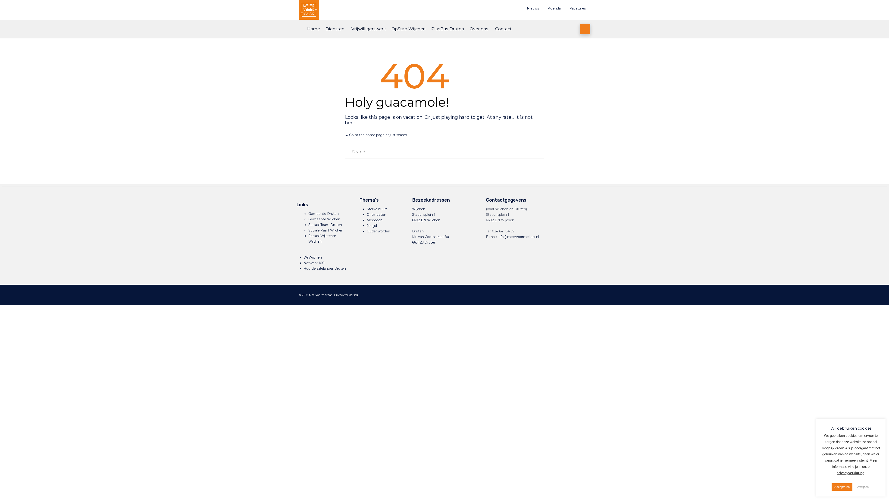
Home (313, 28)
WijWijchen (313, 257)
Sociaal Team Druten (325, 225)
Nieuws (533, 8)
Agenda (554, 8)
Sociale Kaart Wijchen (325, 230)
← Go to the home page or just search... (377, 135)
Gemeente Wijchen (324, 219)
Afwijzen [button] (863, 487)
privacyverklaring (850, 473)
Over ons (479, 28)
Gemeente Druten (323, 214)
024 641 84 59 (503, 231)
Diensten (335, 28)
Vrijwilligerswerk (368, 28)
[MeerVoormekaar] (351, 10)
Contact (503, 28)
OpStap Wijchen (408, 28)
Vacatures (578, 8)
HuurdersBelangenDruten (325, 268)
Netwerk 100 (314, 263)
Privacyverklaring (346, 295)
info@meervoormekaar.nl (518, 237)
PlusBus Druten (447, 28)
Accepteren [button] (842, 487)
